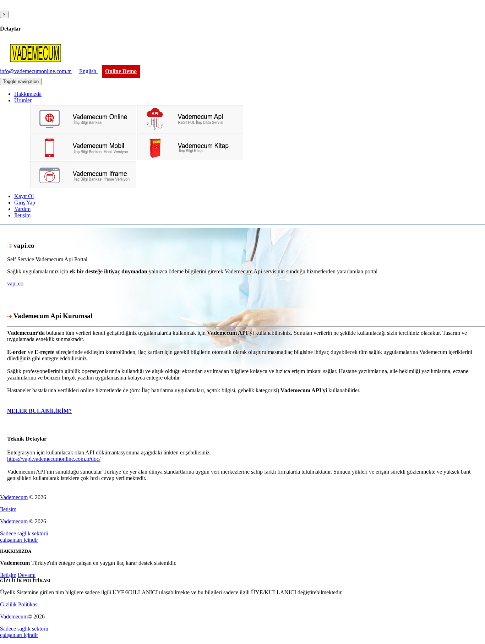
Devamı (27, 575)
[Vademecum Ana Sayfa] (35, 64)
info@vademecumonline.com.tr (36, 71)
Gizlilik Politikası (19, 604)
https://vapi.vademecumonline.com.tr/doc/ (53, 459)
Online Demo (121, 71)
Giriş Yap (24, 203)
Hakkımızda (28, 94)
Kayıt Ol (24, 196)
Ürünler (23, 100)
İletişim (22, 215)
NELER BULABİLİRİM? (39, 411)
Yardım (22, 209)
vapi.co (15, 283)
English (88, 71)
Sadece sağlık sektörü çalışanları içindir (24, 536)
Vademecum (14, 497)
